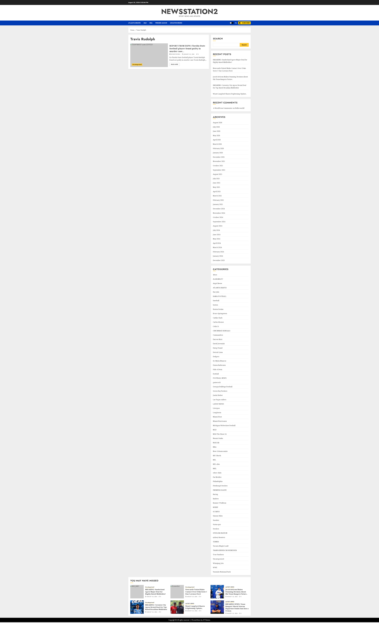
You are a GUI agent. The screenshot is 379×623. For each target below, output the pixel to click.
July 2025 (216, 178)
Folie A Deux (217, 369)
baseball (216, 300)
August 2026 (217, 122)
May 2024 (216, 239)
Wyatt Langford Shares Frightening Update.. (230, 94)
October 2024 (218, 217)
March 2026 (217, 144)
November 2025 (219, 161)
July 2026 (216, 127)
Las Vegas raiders (219, 400)
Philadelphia (217, 481)
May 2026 (216, 135)
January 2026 (218, 153)
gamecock (217, 382)
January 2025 (218, 204)
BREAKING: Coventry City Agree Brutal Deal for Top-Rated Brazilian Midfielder (156, 607)
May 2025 (216, 187)
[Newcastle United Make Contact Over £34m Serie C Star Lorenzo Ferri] (177, 591)
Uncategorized (176, 23)
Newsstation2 (175, 54)
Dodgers (216, 356)
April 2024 (217, 243)
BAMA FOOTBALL (219, 296)
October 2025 (218, 166)
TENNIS (216, 542)
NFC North (217, 456)
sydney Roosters (219, 537)
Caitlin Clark (217, 318)
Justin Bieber (218, 395)
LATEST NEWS (218, 404)
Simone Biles (218, 516)
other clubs (217, 473)
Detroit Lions (218, 352)
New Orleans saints (220, 451)
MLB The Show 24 (219, 434)
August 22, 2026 (232, 597)
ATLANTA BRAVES (134, 23)
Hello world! (240, 108)
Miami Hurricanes (220, 421)
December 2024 (219, 209)
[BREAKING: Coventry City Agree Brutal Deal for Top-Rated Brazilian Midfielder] (137, 607)
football (216, 374)
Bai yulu (216, 292)
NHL (214, 468)
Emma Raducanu (219, 365)
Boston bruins (218, 309)
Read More (174, 64)
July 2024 (216, 230)
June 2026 (216, 131)
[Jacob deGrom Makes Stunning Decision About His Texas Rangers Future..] (217, 591)
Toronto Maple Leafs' (221, 546)
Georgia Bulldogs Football (222, 387)
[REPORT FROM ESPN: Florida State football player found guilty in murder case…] (149, 55)
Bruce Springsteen (220, 313)
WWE (215, 567)
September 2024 (219, 222)
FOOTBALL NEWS (220, 378)
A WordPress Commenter (222, 108)
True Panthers (218, 554)
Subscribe (246, 23)
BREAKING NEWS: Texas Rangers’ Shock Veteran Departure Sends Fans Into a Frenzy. (237, 607)
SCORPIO (216, 512)
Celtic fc (216, 326)
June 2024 (216, 234)
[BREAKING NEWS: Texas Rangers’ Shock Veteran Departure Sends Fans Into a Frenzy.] (217, 607)
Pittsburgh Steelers (220, 486)
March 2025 (217, 196)
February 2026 (218, 148)
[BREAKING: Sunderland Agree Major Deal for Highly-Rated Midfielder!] (137, 591)
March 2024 (217, 247)
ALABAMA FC (218, 279)
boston (215, 305)
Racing (215, 494)
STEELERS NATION (220, 533)
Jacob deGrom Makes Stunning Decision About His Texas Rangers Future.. (236, 591)
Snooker (216, 520)
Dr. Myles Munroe (219, 361)
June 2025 (216, 183)
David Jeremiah (219, 344)
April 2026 (217, 140)
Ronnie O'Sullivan (219, 503)
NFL (214, 460)
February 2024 (218, 252)
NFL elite (216, 464)
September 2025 (219, 170)
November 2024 (219, 213)
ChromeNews (195, 620)
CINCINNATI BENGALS (221, 331)
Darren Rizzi (217, 339)
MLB (145, 23)
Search (218, 38)
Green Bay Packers (220, 391)
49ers (215, 275)
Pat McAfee (217, 477)
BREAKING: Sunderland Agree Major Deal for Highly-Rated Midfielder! (230, 61)
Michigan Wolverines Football (224, 425)
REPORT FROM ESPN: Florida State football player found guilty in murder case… (187, 48)
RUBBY (215, 507)
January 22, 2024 (189, 54)
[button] (236, 23)
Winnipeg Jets (218, 563)
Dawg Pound (217, 348)
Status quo (217, 524)
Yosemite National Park (222, 572)
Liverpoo (216, 408)
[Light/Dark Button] (232, 23)
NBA (150, 23)
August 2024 (217, 226)
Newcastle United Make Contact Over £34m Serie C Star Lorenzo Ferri (196, 591)
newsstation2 (189, 11)
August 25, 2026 (152, 597)
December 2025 (219, 157)
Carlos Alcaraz (218, 322)
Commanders (218, 335)
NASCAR (216, 443)
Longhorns (217, 412)
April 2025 (217, 191)
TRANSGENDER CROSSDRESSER (225, 550)
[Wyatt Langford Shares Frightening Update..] (177, 607)
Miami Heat (217, 417)
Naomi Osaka (218, 438)
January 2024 (218, 256)
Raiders (216, 499)
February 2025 (218, 200)
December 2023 (219, 260)
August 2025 (217, 174)
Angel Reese (217, 283)
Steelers (216, 529)
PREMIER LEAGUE (161, 23)
